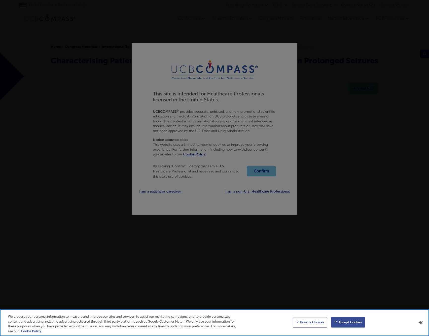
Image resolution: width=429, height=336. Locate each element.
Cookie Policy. (31, 331)
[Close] (421, 322)
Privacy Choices (312, 322)
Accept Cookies (350, 322)
